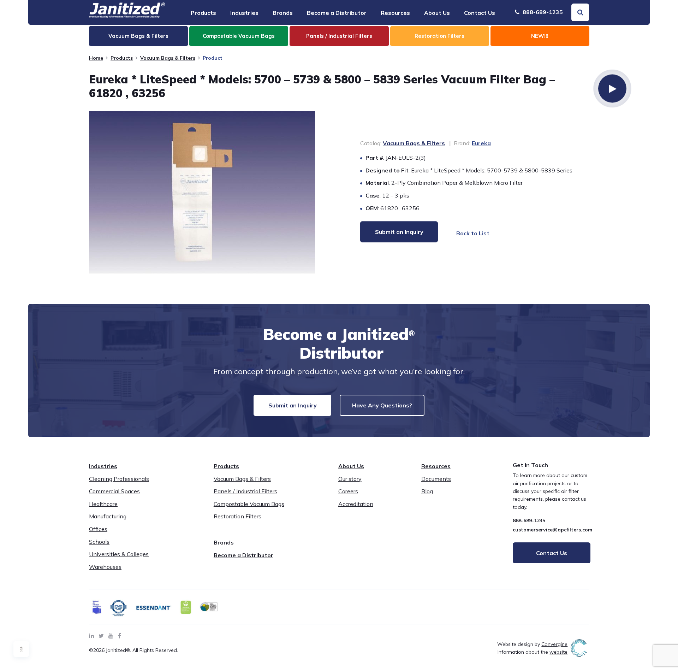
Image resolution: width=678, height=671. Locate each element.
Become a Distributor (337, 12)
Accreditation (355, 503)
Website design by (532, 644)
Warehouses (105, 566)
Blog (427, 491)
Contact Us (479, 12)
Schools (99, 541)
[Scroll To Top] (21, 649)
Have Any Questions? (382, 405)
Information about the (532, 652)
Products (203, 12)
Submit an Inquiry (292, 405)
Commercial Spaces (114, 491)
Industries (244, 12)
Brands (283, 12)
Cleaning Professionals (119, 478)
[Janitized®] (127, 10)
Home (96, 58)
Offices (98, 528)
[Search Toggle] (580, 12)
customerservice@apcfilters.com (552, 529)
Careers (348, 491)
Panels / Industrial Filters (245, 491)
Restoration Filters (237, 516)
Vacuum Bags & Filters (167, 58)
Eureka (481, 143)
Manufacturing (107, 516)
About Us (437, 12)
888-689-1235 (542, 12)
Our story (350, 478)
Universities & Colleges (119, 554)
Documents (436, 478)
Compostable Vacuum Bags (249, 503)
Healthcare (103, 503)
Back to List (472, 233)
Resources (395, 12)
